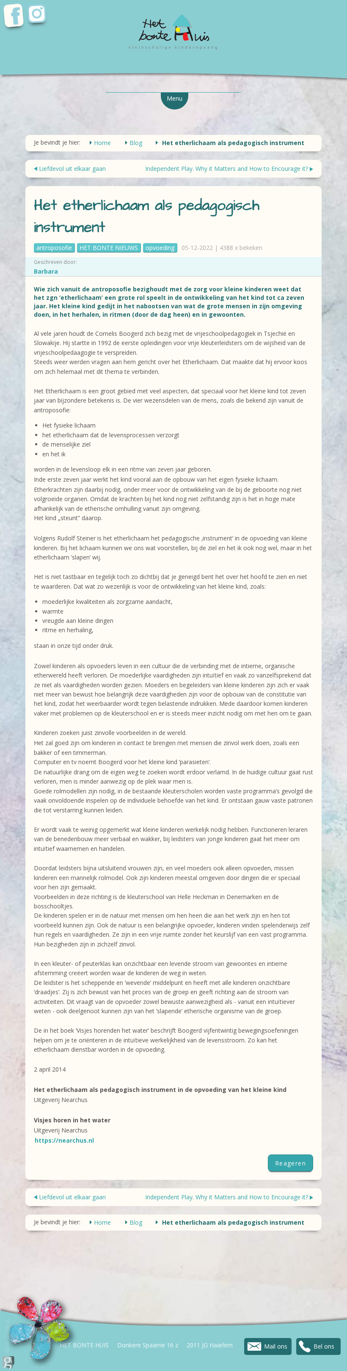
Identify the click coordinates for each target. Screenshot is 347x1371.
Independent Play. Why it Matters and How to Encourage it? (226, 169)
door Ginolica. (7, 1336)
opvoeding (160, 248)
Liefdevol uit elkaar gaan (72, 169)
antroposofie (54, 248)
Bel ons (324, 1346)
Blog (135, 143)
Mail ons (275, 1346)
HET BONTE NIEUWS (109, 248)
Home (102, 143)
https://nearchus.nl (64, 1140)
